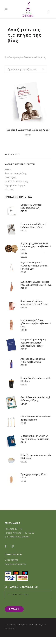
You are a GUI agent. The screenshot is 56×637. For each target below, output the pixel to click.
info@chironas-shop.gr (18, 536)
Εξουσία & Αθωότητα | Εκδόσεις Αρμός (28, 130)
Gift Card (9, 189)
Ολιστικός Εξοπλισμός (16, 181)
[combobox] (26, 69)
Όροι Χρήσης (11, 559)
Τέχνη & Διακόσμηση (15, 185)
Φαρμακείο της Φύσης (16, 173)
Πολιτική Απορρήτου (15, 563)
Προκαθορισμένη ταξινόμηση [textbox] (22, 69)
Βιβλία (8, 169)
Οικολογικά (10, 177)
